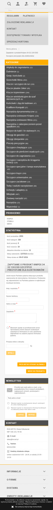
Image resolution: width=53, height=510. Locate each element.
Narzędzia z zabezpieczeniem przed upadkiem (23, 125)
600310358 (11, 447)
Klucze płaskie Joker (18, 88)
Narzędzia (13, 202)
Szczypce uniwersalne (19, 177)
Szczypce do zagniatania (20, 156)
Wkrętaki (12, 194)
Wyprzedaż (13, 207)
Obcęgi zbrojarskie (17, 139)
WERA (9, 224)
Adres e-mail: (11, 304)
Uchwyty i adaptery (16, 190)
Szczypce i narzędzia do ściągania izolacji (23, 161)
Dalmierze (12, 71)
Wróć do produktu (36, 371)
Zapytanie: (10, 312)
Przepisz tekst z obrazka (15, 342)
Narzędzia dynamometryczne (21, 111)
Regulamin (13, 16)
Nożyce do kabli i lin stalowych (23, 131)
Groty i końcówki (15, 76)
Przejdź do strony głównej (32, 364)
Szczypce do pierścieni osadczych (25, 152)
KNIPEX (10, 219)
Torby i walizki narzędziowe (21, 186)
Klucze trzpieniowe (17, 92)
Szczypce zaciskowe (18, 181)
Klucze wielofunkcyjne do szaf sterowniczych (20, 97)
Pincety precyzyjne (17, 143)
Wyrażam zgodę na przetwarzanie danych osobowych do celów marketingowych (28, 403)
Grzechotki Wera (16, 80)
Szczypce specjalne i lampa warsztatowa (26, 168)
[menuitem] (13, 16)
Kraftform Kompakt (17, 107)
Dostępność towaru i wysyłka (24, 35)
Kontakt (12, 29)
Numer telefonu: (12, 296)
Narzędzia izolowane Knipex (22, 116)
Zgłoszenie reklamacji (20, 22)
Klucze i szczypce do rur (20, 84)
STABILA (10, 221)
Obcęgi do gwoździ (17, 135)
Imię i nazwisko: (12, 288)
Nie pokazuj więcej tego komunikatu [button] (28, 507)
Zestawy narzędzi (16, 198)
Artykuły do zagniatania (19, 67)
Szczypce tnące (16, 173)
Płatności (29, 16)
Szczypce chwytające (19, 147)
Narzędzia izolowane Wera (21, 120)
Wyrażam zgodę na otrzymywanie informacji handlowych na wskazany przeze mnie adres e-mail (28, 408)
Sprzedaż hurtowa (18, 42)
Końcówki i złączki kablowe (21, 103)
